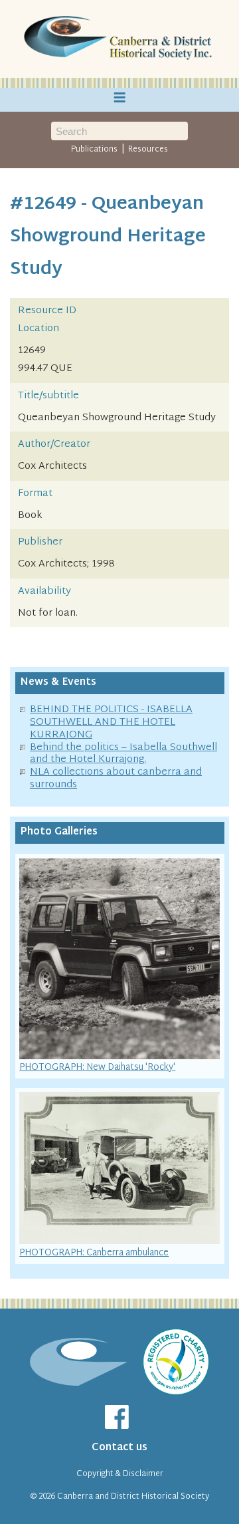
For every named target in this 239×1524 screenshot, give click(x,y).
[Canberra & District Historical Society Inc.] (119, 39)
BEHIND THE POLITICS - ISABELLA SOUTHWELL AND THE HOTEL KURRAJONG (111, 722)
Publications (94, 149)
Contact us (119, 1448)
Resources (148, 149)
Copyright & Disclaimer (119, 1474)
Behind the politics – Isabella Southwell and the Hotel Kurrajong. (123, 754)
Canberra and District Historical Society (133, 1496)
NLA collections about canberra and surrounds (116, 778)
